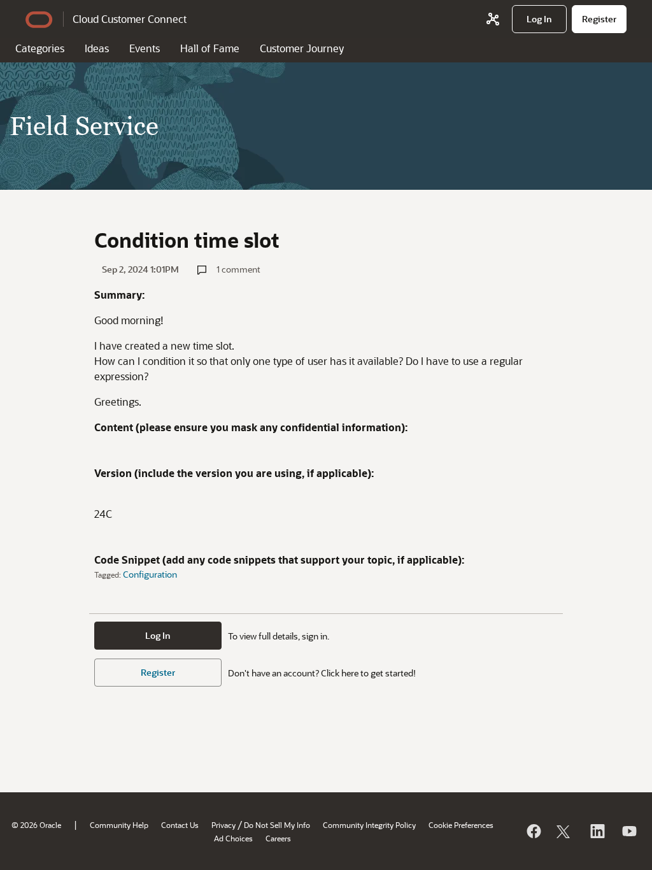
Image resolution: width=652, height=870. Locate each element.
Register (158, 672)
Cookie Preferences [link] (461, 825)
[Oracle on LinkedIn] (596, 831)
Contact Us (180, 825)
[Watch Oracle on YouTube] (628, 831)
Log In (158, 635)
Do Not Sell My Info (277, 825)
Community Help (119, 825)
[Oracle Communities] (492, 19)
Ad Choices (233, 838)
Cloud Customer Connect (130, 18)
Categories (39, 48)
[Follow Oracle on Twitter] (564, 831)
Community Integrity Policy (369, 825)
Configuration (150, 574)
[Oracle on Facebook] (533, 831)
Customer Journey (302, 48)
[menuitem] (539, 19)
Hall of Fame (209, 48)
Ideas (97, 48)
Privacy (223, 825)
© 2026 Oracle (36, 825)
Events (144, 48)
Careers (278, 838)
